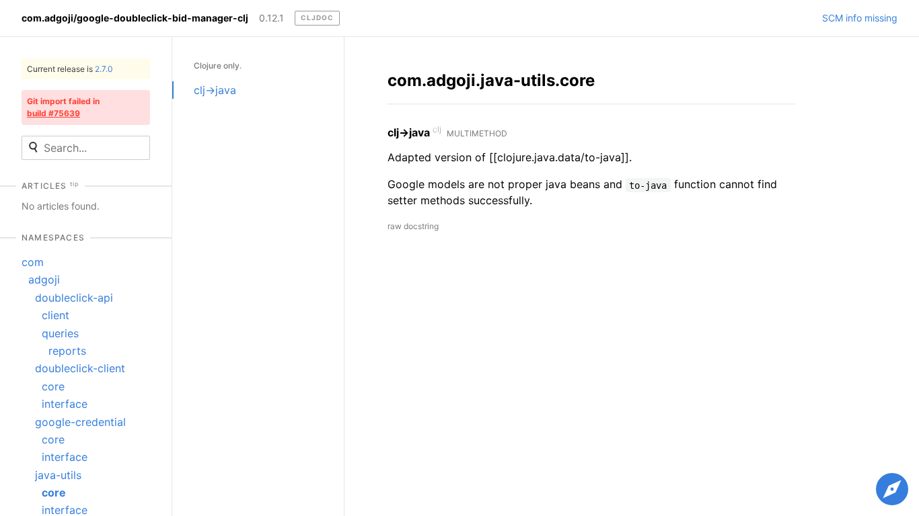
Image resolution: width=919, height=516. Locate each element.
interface (64, 404)
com (33, 262)
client (55, 315)
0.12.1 (271, 18)
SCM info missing (859, 18)
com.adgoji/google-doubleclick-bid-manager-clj (135, 18)
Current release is (70, 69)
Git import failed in (63, 107)
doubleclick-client (80, 368)
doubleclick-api (74, 297)
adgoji (44, 279)
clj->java (215, 90)
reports (67, 350)
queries (60, 333)
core (53, 386)
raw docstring (413, 226)
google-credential (80, 422)
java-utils (58, 475)
